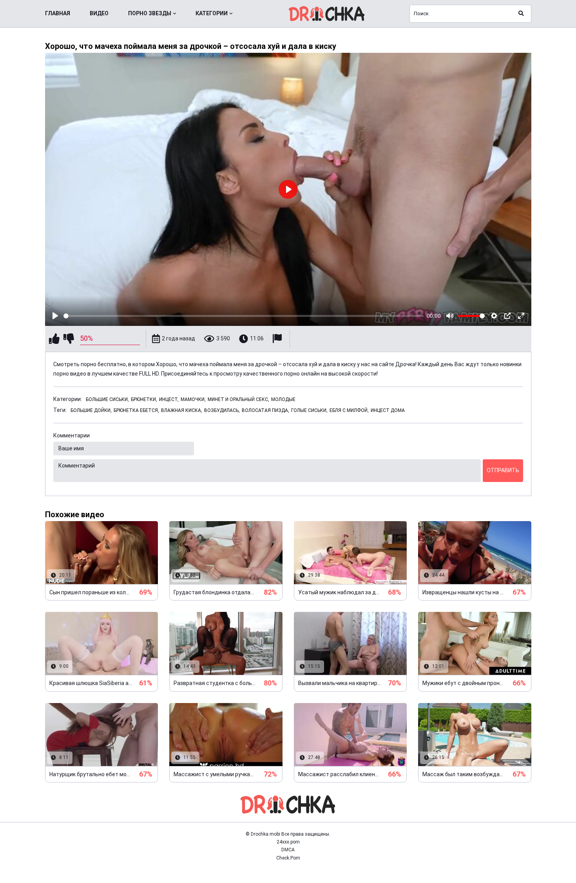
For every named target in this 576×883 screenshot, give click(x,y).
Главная (57, 13)
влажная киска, (181, 410)
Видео (99, 13)
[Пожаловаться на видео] (278, 338)
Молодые (283, 399)
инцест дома (388, 410)
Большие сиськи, (107, 399)
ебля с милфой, (349, 410)
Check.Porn (288, 858)
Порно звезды (149, 13)
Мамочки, (193, 399)
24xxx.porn (288, 842)
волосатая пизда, (265, 410)
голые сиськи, (309, 410)
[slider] (243, 316)
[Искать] (521, 13)
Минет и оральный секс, (238, 399)
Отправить (503, 470)
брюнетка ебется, (136, 410)
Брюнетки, (144, 399)
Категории (212, 13)
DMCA (288, 849)
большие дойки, (91, 410)
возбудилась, (222, 410)
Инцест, (169, 399)
